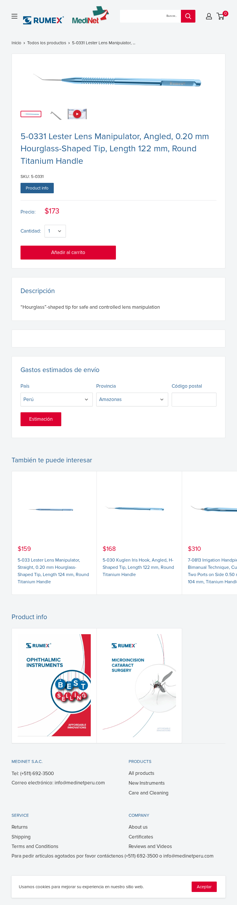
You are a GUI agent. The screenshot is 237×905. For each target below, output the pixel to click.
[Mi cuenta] (209, 16)
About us (138, 827)
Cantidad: (31, 231)
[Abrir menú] (14, 16)
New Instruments (147, 783)
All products (141, 773)
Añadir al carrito (68, 252)
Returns (20, 827)
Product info (37, 188)
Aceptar (204, 886)
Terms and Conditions (35, 846)
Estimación (41, 419)
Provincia (106, 386)
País (25, 386)
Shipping (21, 837)
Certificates (141, 837)
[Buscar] (188, 16)
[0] (220, 16)
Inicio (16, 42)
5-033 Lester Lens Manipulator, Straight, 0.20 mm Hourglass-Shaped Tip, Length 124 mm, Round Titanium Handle (53, 570)
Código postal (187, 386)
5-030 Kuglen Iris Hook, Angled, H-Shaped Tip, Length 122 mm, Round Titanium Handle (138, 567)
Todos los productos (46, 42)
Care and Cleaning (149, 793)
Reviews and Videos (150, 846)
